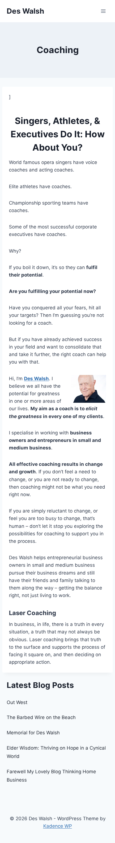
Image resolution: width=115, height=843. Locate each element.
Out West (17, 702)
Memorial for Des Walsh (33, 732)
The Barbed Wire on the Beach (41, 717)
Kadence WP (57, 826)
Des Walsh (36, 378)
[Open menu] (103, 11)
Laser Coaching (32, 612)
